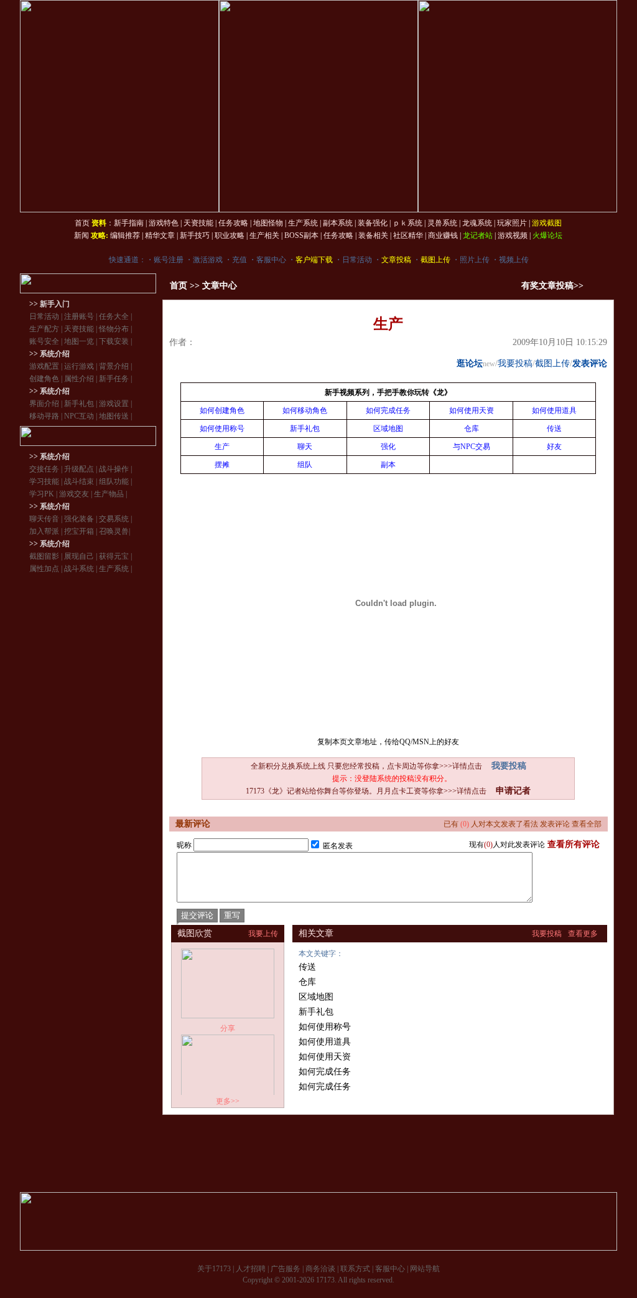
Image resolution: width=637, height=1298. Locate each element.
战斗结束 (79, 481)
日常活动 (357, 259)
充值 (239, 259)
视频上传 (514, 259)
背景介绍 (114, 366)
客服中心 (271, 259)
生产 (222, 446)
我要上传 (263, 933)
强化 (388, 446)
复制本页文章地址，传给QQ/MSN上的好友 (388, 741)
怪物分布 (114, 328)
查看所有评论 (573, 844)
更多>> (227, 1101)
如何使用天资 (471, 410)
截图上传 (552, 363)
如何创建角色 (222, 410)
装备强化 (373, 223)
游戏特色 (164, 223)
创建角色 (44, 378)
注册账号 (79, 316)
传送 (554, 428)
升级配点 (79, 469)
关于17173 (214, 1268)
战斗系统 (79, 568)
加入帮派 (44, 531)
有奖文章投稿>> (552, 285)
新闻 (81, 235)
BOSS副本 (301, 235)
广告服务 (285, 1268)
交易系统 (114, 518)
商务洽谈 (320, 1268)
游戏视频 (513, 235)
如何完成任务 (388, 410)
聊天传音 (44, 518)
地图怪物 (268, 223)
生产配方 (44, 328)
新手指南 (129, 223)
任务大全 (114, 316)
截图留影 (44, 556)
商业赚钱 (443, 235)
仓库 (471, 428)
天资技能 (198, 223)
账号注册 (169, 259)
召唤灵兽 (114, 531)
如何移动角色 (304, 410)
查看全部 (587, 824)
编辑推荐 (125, 235)
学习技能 (44, 481)
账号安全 (44, 341)
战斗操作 (114, 469)
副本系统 (338, 223)
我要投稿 (515, 363)
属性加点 (44, 568)
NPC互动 (79, 416)
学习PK (41, 494)
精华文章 (160, 235)
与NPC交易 (471, 446)
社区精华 (408, 235)
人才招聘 (251, 1268)
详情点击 (467, 766)
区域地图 (388, 428)
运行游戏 (79, 366)
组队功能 (114, 481)
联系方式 (355, 1268)
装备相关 (373, 235)
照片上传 (475, 259)
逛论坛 (470, 363)
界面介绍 (44, 403)
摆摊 (222, 464)
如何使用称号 (222, 428)
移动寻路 (44, 416)
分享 (227, 1028)
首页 (82, 223)
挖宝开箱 (79, 531)
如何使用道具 (554, 410)
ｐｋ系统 (407, 223)
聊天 (304, 446)
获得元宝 (114, 556)
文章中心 (219, 285)
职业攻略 (229, 235)
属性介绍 (79, 378)
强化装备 (79, 518)
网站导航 (425, 1268)
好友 (554, 446)
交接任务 (44, 469)
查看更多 (583, 933)
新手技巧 (195, 235)
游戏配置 (44, 366)
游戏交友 (74, 494)
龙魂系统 (477, 223)
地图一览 (79, 341)
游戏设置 (114, 403)
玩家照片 (512, 223)
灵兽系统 (442, 223)
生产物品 (109, 494)
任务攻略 (233, 223)
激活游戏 (208, 259)
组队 (304, 464)
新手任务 (114, 378)
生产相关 (264, 235)
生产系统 (303, 223)
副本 (388, 464)
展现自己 (79, 556)
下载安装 (114, 341)
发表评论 (589, 363)
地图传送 (114, 416)
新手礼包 (79, 403)
